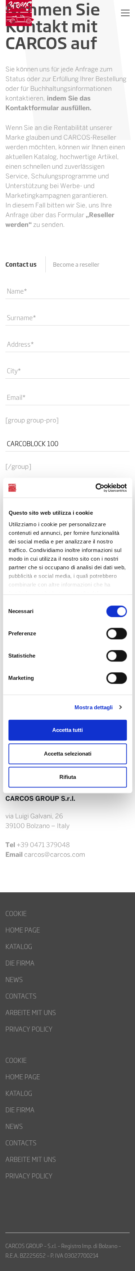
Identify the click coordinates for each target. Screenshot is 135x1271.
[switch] (116, 633)
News (14, 979)
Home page (22, 929)
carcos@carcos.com (54, 855)
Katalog (18, 946)
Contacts (20, 995)
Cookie (16, 913)
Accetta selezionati (67, 754)
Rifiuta (67, 777)
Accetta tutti (67, 730)
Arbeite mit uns (30, 1012)
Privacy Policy (29, 1028)
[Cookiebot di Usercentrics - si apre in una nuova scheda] (96, 487)
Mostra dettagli (94, 707)
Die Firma (20, 962)
